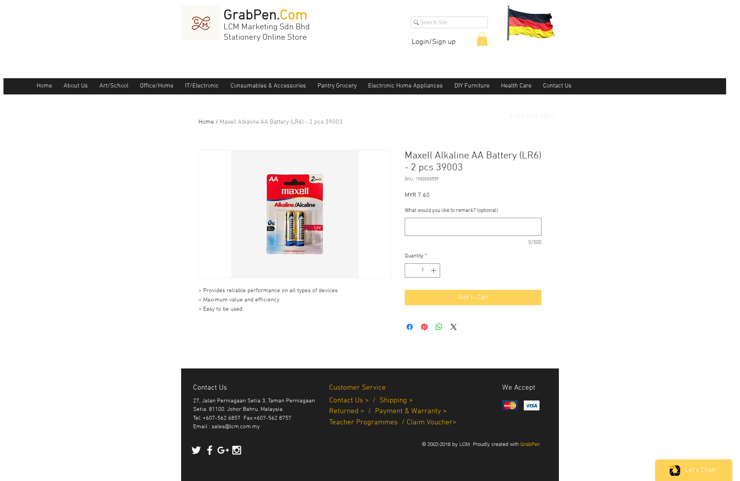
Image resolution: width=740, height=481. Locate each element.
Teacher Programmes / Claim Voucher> (392, 422)
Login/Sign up (434, 42)
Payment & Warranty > (411, 411)
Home (206, 122)
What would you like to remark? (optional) (451, 210)
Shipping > (396, 400)
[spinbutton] (422, 270)
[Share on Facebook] (409, 326)
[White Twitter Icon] (196, 450)
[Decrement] (410, 270)
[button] (482, 39)
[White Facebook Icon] (210, 450)
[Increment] (434, 270)
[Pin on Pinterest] (424, 326)
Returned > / (352, 411)
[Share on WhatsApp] (439, 326)
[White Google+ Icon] (223, 450)
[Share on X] (453, 326)
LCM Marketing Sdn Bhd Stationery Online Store (267, 32)
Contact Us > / (354, 400)
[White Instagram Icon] (236, 450)
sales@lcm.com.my (236, 426)
